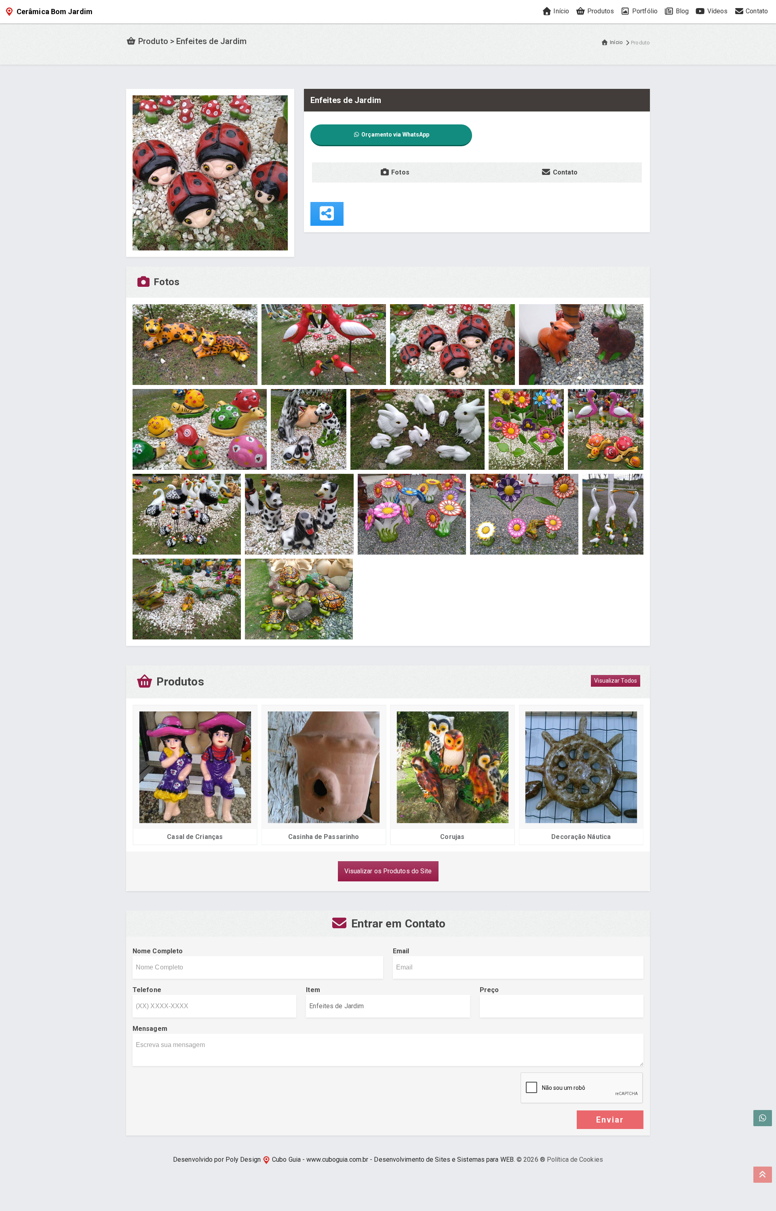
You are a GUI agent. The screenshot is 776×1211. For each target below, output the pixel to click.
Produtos (600, 11)
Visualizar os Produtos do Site (388, 871)
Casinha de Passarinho (208, 837)
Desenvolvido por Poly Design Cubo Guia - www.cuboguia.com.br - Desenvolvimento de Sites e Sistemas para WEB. (344, 1159)
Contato (756, 11)
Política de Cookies (575, 1159)
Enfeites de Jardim (594, 837)
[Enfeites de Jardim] (210, 172)
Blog (681, 11)
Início (560, 11)
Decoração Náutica (466, 837)
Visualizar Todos (615, 680)
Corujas (337, 837)
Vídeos (716, 11)
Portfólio (644, 11)
